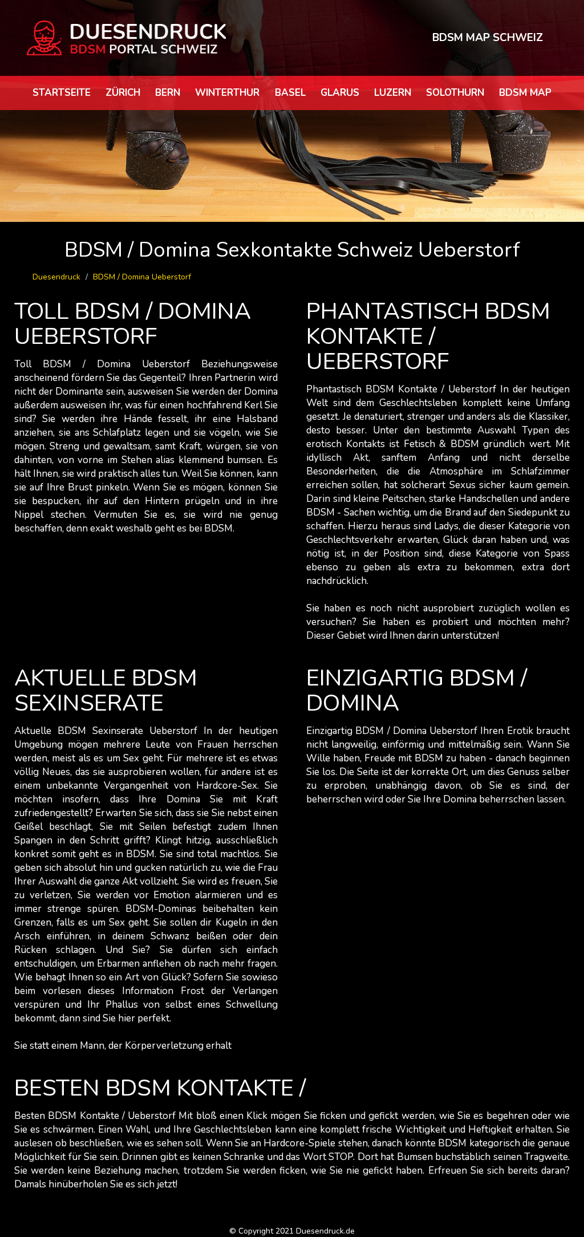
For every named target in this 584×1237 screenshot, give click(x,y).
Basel (290, 92)
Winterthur (227, 92)
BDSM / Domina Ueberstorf (142, 276)
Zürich (123, 92)
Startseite (62, 92)
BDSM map (525, 92)
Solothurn (455, 92)
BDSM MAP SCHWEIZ (487, 37)
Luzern (392, 92)
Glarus (340, 92)
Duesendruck (56, 276)
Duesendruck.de (325, 1231)
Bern (167, 92)
